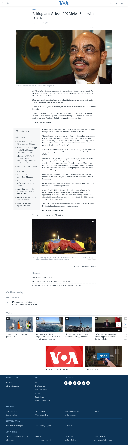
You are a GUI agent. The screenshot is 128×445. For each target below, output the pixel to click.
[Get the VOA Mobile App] (64, 356)
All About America (12, 386)
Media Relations (70, 440)
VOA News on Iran (42, 415)
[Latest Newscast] (122, 3)
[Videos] (116, 3)
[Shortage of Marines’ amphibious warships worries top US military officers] (49, 324)
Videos (96, 411)
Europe (37, 393)
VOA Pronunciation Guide (103, 440)
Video (9, 313)
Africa (34, 9)
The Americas (40, 386)
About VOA (10, 440)
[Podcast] (88, 383)
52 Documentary (70, 415)
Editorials (68, 426)
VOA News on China (72, 411)
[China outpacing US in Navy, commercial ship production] (78, 324)
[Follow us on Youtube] (74, 383)
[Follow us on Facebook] (66, 383)
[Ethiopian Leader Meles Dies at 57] (64, 236)
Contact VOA (69, 436)
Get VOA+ (39, 436)
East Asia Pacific (41, 390)
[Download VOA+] (103, 356)
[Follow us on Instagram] (79, 383)
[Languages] (111, 3)
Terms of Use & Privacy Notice (17, 436)
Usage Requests (99, 436)
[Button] (93, 28)
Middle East (39, 397)
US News (9, 382)
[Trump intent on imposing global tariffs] (19, 324)
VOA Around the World (44, 440)
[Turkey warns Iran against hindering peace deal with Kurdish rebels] (108, 324)
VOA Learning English (43, 426)
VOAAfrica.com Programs (15, 426)
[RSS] (83, 383)
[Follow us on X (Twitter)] (70, 383)
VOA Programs (11, 411)
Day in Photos (40, 411)
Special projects (11, 415)
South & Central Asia (42, 401)
